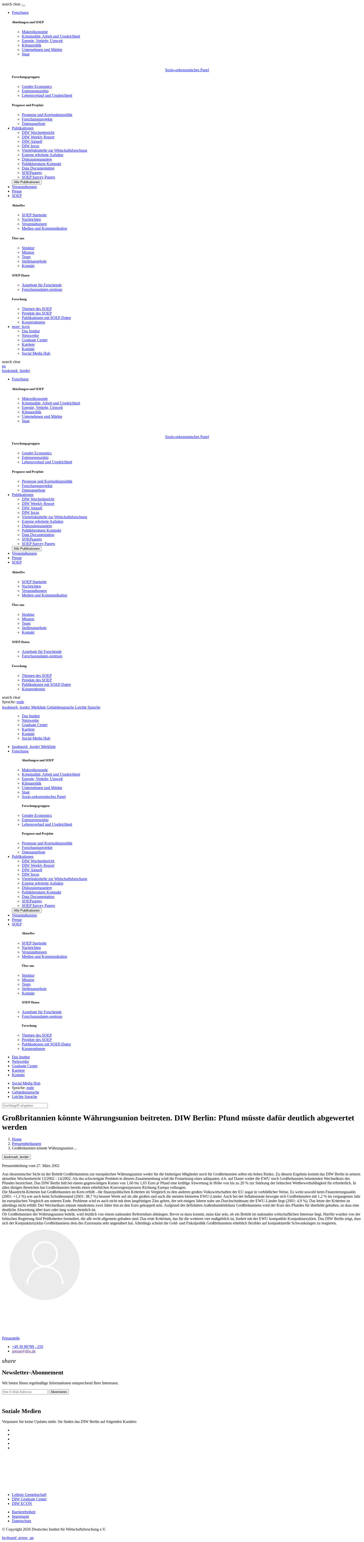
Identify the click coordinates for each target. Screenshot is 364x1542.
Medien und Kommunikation (44, 228)
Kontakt (28, 266)
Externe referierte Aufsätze (42, 155)
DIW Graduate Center (29, 1499)
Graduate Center (35, 340)
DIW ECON (22, 1503)
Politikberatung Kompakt (41, 164)
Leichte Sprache (24, 1096)
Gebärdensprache (25, 1092)
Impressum (20, 1516)
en (4, 366)
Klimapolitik (31, 45)
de (22, 702)
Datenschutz (21, 1521)
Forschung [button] (20, 12)
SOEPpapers (32, 173)
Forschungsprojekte (37, 119)
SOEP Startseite (34, 215)
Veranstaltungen (24, 187)
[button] (11, 4)
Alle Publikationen (27, 182)
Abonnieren (59, 1392)
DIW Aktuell (32, 141)
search (7, 4)
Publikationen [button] (22, 128)
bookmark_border (16, 371)
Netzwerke (30, 335)
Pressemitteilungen (26, 1144)
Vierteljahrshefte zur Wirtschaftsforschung (54, 150)
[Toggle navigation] (23, 5)
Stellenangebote (34, 261)
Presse (17, 191)
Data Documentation (38, 168)
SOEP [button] (17, 196)
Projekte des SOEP (37, 313)
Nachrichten (31, 219)
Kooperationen (33, 322)
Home (17, 1139)
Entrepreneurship (35, 91)
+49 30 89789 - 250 (27, 1346)
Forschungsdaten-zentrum (42, 289)
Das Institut (31, 331)
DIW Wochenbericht (38, 132)
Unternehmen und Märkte (42, 50)
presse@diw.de (24, 1351)
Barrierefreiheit (23, 1512)
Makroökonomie (35, 32)
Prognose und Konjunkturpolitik (47, 115)
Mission (28, 252)
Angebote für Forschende (42, 285)
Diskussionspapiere (37, 159)
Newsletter (10, 1400)
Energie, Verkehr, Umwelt (42, 41)
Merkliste (34, 747)
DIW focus (30, 146)
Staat (25, 54)
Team (26, 257)
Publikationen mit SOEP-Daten (46, 318)
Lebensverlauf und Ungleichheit (47, 95)
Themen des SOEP (37, 309)
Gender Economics (37, 86)
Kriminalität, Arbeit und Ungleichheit (51, 36)
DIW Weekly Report (38, 137)
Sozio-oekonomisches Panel (187, 70)
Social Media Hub (36, 353)
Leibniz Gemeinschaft (29, 1494)
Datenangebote (33, 124)
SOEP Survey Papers (38, 177)
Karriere (28, 344)
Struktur (28, 248)
